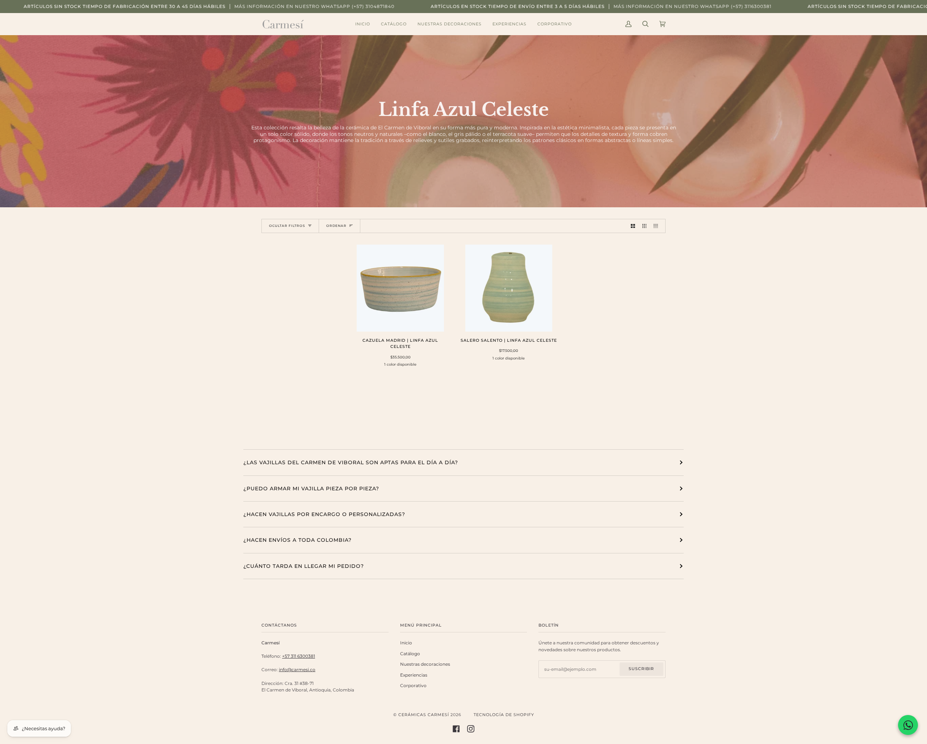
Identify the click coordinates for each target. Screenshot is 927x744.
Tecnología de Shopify (504, 714)
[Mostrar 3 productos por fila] (644, 225)
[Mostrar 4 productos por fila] (657, 225)
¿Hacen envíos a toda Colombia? (297, 540)
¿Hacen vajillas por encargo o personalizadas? (324, 514)
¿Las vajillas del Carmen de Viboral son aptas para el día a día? (350, 462)
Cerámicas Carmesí (423, 714)
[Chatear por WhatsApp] (908, 725)
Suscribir (641, 668)
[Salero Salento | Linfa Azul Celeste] (509, 288)
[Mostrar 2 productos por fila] (633, 225)
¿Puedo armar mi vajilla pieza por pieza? (311, 488)
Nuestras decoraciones (425, 664)
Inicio (406, 642)
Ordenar (336, 226)
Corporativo (413, 685)
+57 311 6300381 (298, 656)
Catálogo (410, 653)
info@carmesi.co (297, 669)
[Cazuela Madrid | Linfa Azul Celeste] (400, 288)
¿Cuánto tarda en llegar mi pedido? (303, 566)
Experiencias (413, 675)
